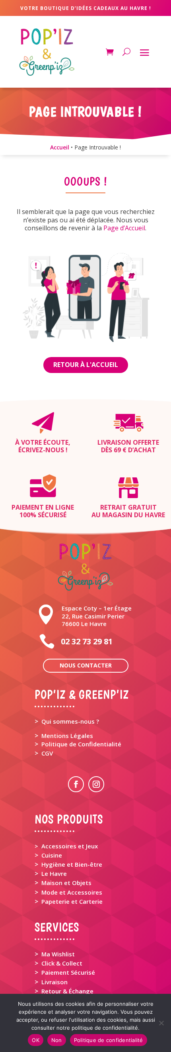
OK (35, 1040)
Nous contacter (86, 665)
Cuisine (51, 855)
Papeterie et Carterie (72, 901)
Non (56, 1040)
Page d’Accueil (124, 228)
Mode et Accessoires (71, 892)
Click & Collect (61, 963)
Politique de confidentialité (108, 1040)
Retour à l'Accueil (85, 364)
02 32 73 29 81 (87, 641)
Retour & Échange (67, 991)
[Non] (161, 1023)
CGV (47, 753)
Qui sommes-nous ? (70, 721)
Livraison (54, 982)
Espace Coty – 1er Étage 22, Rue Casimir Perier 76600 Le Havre (97, 615)
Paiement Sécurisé (68, 972)
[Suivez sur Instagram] (96, 784)
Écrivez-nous (41, 450)
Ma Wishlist (58, 954)
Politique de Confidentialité (81, 744)
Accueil (59, 147)
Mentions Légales (67, 736)
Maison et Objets (66, 883)
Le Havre (54, 873)
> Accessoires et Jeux (66, 846)
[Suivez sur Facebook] (76, 784)
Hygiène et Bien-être (71, 864)
